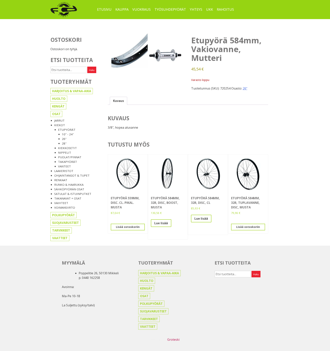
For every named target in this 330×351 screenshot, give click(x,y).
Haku (92, 70)
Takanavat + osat (67, 198)
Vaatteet (60, 238)
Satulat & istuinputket (72, 194)
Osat (56, 114)
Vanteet (64, 166)
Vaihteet (61, 203)
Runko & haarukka (68, 184)
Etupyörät (66, 130)
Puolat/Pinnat (69, 157)
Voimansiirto (64, 207)
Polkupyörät (63, 215)
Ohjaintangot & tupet (72, 175)
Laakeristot (63, 171)
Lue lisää (161, 223)
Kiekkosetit (67, 148)
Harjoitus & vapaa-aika (71, 91)
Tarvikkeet (61, 230)
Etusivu (104, 9)
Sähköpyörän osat (69, 189)
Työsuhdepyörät (170, 9)
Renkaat (60, 180)
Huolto (59, 99)
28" (64, 143)
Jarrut (59, 120)
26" (64, 139)
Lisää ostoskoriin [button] (128, 227)
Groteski (173, 339)
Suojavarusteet (65, 223)
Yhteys (196, 9)
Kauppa (122, 9)
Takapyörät (67, 162)
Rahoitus (225, 9)
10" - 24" (68, 134)
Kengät (58, 106)
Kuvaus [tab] (118, 101)
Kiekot (59, 125)
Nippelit (64, 152)
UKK (209, 9)
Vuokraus (141, 9)
